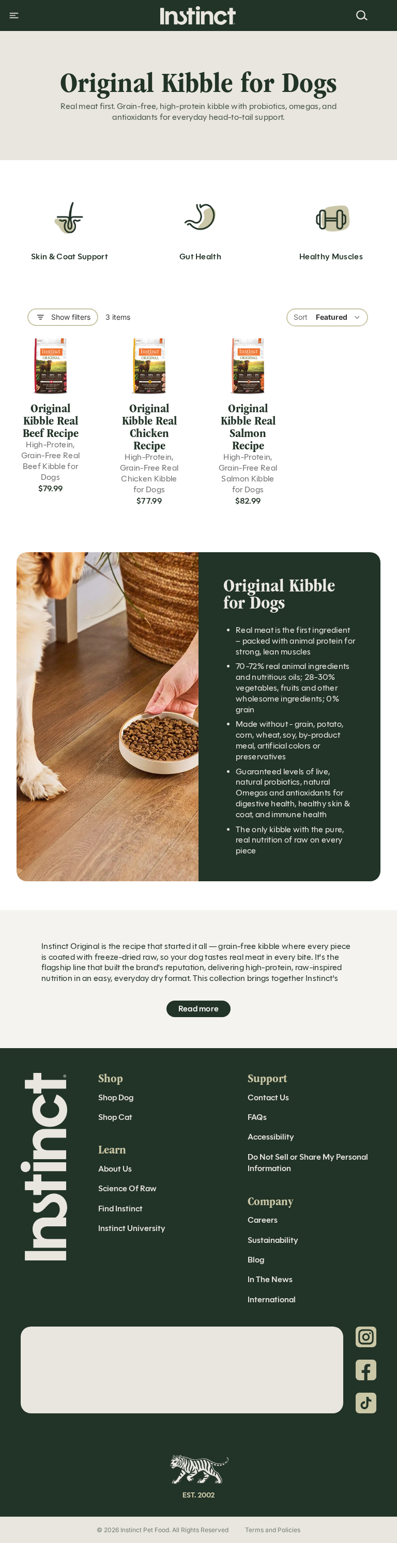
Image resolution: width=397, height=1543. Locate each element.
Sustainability (273, 1240)
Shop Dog (115, 1097)
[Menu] (14, 15)
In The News (270, 1279)
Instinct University (131, 1228)
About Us (115, 1169)
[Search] (361, 15)
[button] (327, 317)
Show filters (70, 317)
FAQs (257, 1117)
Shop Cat (115, 1117)
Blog (256, 1260)
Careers (263, 1220)
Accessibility (271, 1137)
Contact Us (268, 1097)
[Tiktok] (366, 1403)
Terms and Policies (272, 1530)
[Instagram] (366, 1337)
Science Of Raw (127, 1188)
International (272, 1299)
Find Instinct (120, 1208)
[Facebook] (366, 1370)
